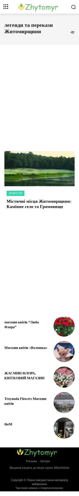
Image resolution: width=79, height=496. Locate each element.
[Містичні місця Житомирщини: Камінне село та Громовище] (39, 168)
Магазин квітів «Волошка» (25, 348)
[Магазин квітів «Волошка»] (64, 351)
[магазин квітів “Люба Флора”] (64, 326)
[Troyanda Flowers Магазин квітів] (64, 402)
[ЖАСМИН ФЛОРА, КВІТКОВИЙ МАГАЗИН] (64, 377)
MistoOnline (61, 467)
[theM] (64, 428)
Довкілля (15, 193)
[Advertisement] (39, 93)
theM (8, 424)
